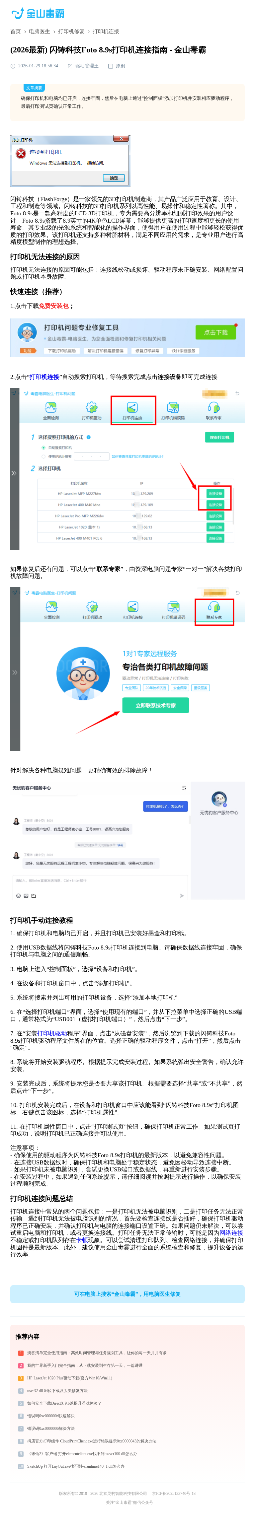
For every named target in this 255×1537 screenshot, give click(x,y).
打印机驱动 (52, 1033)
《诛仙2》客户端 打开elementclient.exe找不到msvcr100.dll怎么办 (82, 1453)
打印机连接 (44, 377)
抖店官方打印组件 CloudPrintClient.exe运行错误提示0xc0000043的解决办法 (91, 1441)
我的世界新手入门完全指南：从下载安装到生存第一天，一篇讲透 (85, 1365)
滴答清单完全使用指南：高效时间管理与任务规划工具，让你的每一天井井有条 (97, 1353)
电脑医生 (39, 31)
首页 (15, 31)
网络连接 (231, 1232)
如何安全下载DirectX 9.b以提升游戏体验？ (64, 1403)
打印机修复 (71, 31)
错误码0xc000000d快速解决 (51, 1416)
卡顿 (82, 1240)
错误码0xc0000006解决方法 (51, 1428)
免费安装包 (54, 306)
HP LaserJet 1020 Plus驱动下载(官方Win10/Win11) (69, 1378)
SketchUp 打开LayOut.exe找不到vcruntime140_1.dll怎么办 (76, 1466)
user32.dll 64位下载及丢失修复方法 (57, 1390)
